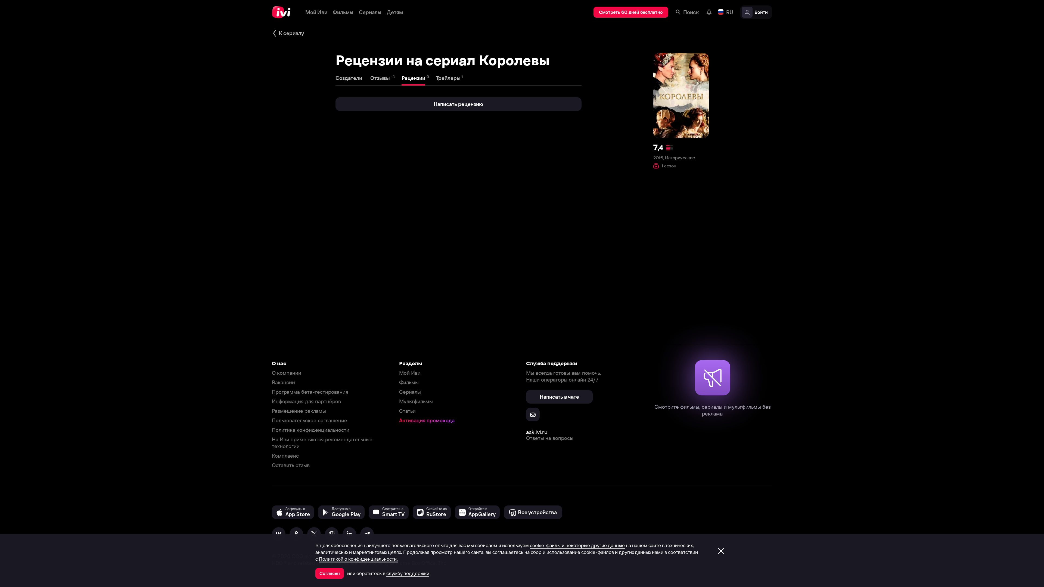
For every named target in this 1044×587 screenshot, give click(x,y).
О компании (286, 373)
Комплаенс (285, 456)
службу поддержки (407, 573)
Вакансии (283, 382)
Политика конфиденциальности (310, 430)
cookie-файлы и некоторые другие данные (577, 545)
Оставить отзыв (291, 465)
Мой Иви (410, 373)
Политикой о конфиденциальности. (358, 559)
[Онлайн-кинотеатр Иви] (283, 12)
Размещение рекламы (299, 411)
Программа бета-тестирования (310, 392)
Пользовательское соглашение (309, 420)
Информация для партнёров (306, 401)
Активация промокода (427, 420)
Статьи (407, 411)
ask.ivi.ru (537, 432)
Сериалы (410, 392)
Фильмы (409, 382)
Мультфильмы (416, 401)
